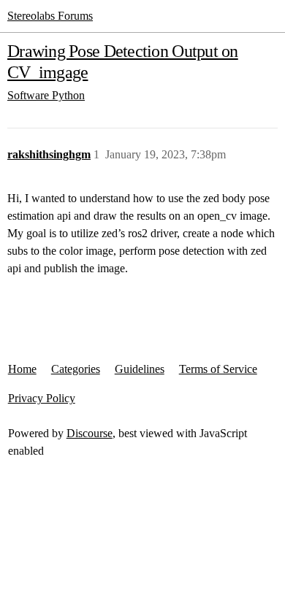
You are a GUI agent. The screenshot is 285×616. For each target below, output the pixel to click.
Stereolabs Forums (50, 15)
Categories (75, 369)
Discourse (89, 433)
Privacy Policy (41, 398)
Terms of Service (218, 369)
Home (22, 369)
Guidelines (139, 369)
